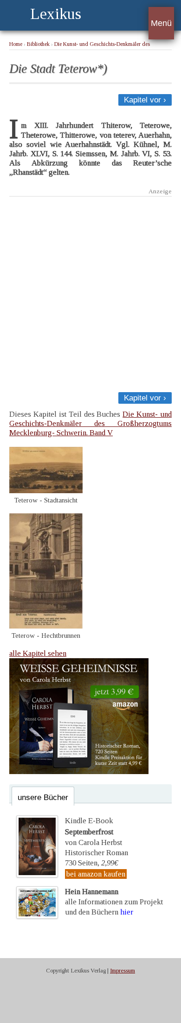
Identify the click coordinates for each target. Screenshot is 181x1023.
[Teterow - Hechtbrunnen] (46, 626)
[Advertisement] (90, 291)
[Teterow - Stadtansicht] (46, 490)
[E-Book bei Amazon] (79, 771)
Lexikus (55, 13)
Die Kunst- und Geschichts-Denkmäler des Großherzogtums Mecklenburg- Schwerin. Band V (90, 423)
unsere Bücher (43, 797)
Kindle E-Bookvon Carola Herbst (93, 831)
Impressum (122, 970)
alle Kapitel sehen (37, 653)
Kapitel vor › (145, 99)
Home (15, 44)
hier (126, 912)
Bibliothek (38, 44)
